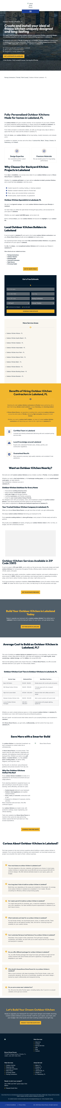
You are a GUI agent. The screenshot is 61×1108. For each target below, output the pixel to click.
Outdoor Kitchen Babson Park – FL (16, 357)
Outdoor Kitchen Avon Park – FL (15, 352)
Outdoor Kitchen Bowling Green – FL (17, 371)
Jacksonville (36, 140)
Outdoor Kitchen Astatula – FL (15, 343)
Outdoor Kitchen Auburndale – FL (16, 347)
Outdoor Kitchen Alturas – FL (15, 333)
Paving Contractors (9, 77)
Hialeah (16, 142)
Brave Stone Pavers (10, 1052)
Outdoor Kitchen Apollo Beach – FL (16, 338)
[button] (30, 11)
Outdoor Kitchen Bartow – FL (15, 366)
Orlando (51, 140)
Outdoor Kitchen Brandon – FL (15, 376)
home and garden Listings (47, 1098)
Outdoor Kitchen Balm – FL (14, 362)
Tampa (47, 140)
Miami (42, 140)
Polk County (24, 77)
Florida (18, 77)
